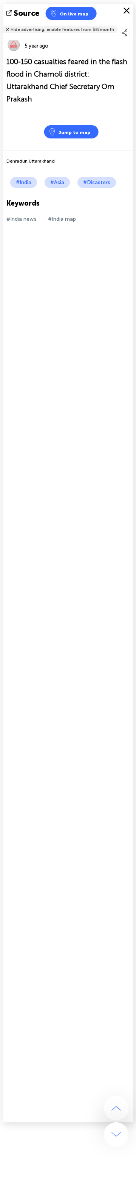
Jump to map (74, 132)
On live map (74, 14)
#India (23, 182)
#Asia (57, 182)
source (26, 13)
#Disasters (96, 182)
